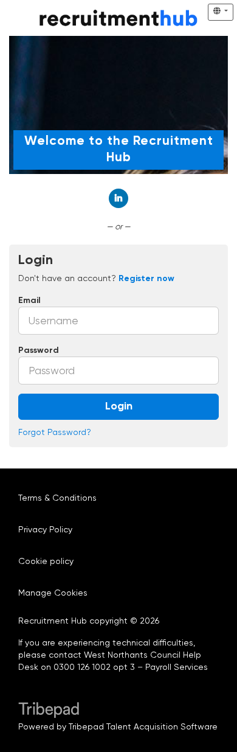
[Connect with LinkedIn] (118, 198)
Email (29, 300)
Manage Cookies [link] (53, 592)
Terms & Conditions (57, 498)
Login (118, 406)
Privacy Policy (45, 529)
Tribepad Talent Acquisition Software (143, 726)
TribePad (48, 711)
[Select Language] (220, 12)
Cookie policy (46, 561)
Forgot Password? (54, 432)
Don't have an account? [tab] (96, 278)
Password (38, 350)
